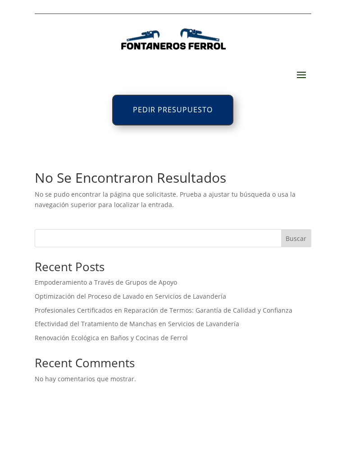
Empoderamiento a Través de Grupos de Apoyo (106, 282)
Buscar (296, 238)
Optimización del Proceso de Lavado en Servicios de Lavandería (130, 296)
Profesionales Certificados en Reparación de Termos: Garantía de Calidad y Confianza (163, 310)
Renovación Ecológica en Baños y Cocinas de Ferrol (111, 337)
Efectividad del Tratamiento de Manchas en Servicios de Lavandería (137, 323)
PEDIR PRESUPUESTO (173, 110)
